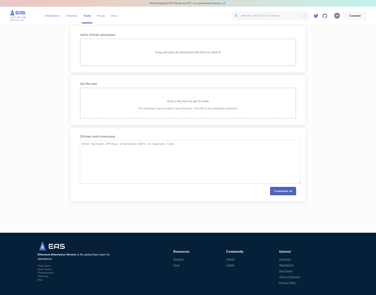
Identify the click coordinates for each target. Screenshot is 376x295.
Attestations (52, 16)
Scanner (178, 259)
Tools (87, 16)
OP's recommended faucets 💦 (206, 3)
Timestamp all (283, 191)
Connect (355, 16)
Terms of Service (289, 276)
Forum (101, 16)
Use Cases (286, 270)
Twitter (230, 265)
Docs (114, 16)
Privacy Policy (287, 282)
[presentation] (188, 52)
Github (230, 259)
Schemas (71, 16)
